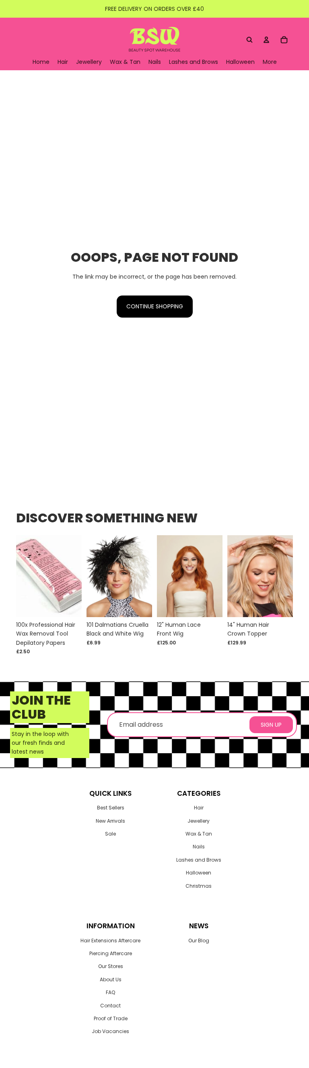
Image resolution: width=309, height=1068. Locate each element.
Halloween (198, 872)
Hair (199, 807)
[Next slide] (213, 576)
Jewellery (198, 820)
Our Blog (198, 940)
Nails (199, 846)
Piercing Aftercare (110, 953)
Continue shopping (154, 306)
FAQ (110, 992)
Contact (110, 1005)
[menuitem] (270, 62)
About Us (111, 979)
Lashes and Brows (198, 859)
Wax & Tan (198, 833)
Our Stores (110, 966)
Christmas (198, 886)
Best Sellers (110, 807)
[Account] (266, 40)
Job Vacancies (110, 1031)
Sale (110, 833)
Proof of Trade (111, 1018)
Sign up (271, 725)
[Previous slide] (166, 576)
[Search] (249, 40)
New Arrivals (110, 820)
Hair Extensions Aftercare (110, 940)
